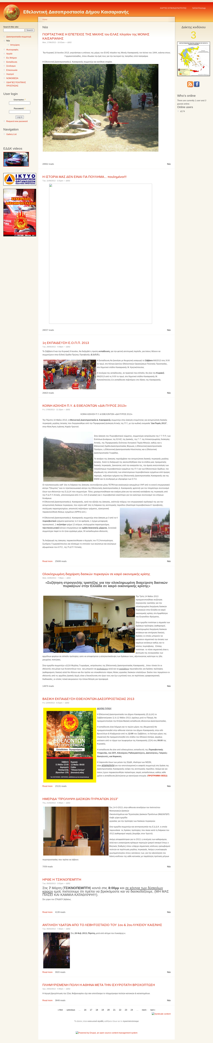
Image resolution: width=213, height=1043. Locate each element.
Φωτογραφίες (12, 50)
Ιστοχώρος (15, 45)
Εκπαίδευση (11, 62)
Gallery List (11, 134)
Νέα (8, 41)
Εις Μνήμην (11, 58)
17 (91, 1010)
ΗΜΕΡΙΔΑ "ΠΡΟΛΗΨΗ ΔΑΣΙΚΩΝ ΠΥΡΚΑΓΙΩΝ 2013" (80, 799)
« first (60, 1010)
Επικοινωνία (11, 70)
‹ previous (70, 1010)
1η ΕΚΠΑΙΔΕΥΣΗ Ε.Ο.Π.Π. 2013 (65, 343)
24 (132, 1010)
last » (152, 1010)
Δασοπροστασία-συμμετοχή (18, 37)
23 (126, 1010)
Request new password (17, 121)
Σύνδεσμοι (11, 66)
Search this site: (11, 27)
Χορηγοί (10, 74)
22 (120, 1010)
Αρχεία (9, 54)
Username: (20, 100)
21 (114, 1010)
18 (97, 1010)
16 (85, 1010)
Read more (47, 561)
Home (44, 19)
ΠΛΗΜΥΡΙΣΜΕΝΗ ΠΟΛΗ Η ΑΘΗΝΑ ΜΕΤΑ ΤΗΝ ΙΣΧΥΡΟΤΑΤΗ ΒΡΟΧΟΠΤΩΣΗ (98, 985)
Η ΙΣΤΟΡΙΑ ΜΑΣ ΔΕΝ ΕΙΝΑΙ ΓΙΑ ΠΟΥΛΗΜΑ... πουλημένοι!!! (84, 177)
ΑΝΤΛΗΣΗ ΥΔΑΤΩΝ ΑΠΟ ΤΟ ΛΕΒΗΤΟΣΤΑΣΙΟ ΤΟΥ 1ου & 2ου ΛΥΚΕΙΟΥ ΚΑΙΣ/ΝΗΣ (102, 925)
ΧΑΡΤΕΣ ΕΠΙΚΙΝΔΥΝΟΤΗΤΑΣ (173, 8)
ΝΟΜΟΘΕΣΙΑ (12, 78)
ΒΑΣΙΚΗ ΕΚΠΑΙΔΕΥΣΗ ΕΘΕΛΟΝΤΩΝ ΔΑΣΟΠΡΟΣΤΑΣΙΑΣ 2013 (88, 699)
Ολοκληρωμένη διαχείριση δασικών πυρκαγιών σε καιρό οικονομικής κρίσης (96, 574)
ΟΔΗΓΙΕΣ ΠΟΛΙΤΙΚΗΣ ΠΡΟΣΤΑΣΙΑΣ (16, 84)
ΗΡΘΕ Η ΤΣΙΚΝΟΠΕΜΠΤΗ (61, 879)
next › (144, 1010)
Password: (19, 108)
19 (103, 1010)
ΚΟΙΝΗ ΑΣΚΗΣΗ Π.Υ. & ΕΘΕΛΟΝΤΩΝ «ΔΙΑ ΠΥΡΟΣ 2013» (84, 405)
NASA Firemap (199, 8)
